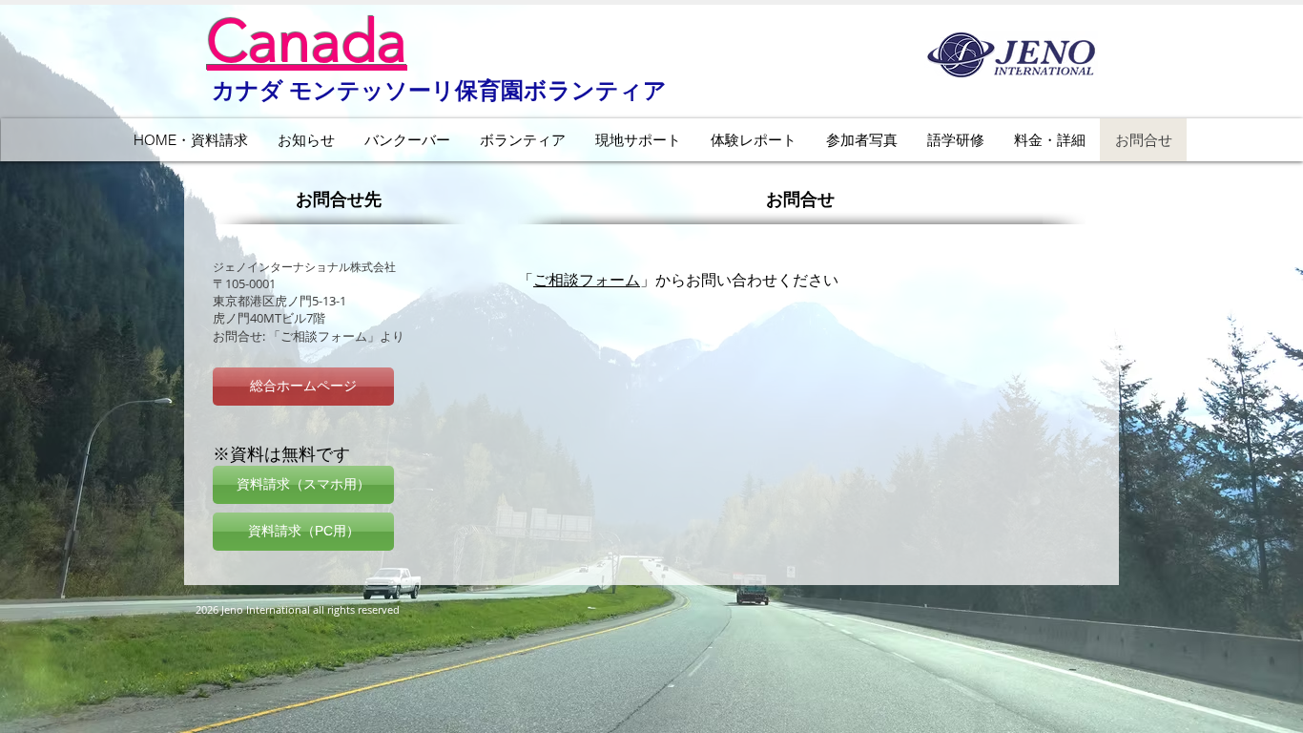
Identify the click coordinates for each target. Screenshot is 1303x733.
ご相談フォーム (586, 279)
